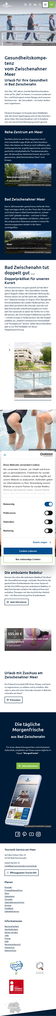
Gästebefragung (12, 911)
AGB (6, 941)
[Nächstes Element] (9, 350)
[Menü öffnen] (45, 4)
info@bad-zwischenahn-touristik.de (21, 866)
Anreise (8, 905)
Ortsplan (8, 899)
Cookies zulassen (28, 551)
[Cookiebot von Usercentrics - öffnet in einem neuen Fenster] (40, 455)
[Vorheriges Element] (9, 344)
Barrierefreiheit (12, 926)
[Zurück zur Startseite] (6, 4)
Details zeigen (40, 542)
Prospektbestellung (14, 890)
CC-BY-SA (52, 44)
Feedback (9, 908)
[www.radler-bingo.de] (16, 967)
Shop (7, 893)
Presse (8, 938)
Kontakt (8, 887)
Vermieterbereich (13, 944)
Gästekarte (10, 896)
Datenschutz (10, 950)
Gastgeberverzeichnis (14, 902)
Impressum (10, 947)
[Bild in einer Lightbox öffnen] (32, 370)
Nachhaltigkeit (11, 929)
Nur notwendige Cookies (28, 559)
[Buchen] (52, 4)
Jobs (7, 935)
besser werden (11, 932)
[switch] (49, 513)
